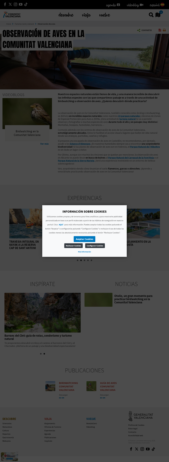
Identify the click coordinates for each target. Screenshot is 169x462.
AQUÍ (61, 224)
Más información (84, 252)
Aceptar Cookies (84, 239)
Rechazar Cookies (73, 245)
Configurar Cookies (95, 245)
